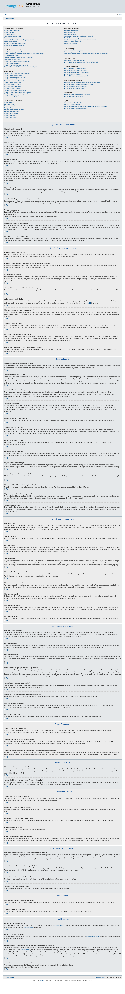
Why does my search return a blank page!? (76, 72)
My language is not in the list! (12, 59)
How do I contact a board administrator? (75, 108)
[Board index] (14, 6)
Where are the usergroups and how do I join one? (78, 36)
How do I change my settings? (13, 52)
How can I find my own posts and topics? (76, 76)
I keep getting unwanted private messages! (76, 52)
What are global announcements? (14, 109)
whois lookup (26, 950)
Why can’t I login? (9, 38)
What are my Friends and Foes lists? (75, 60)
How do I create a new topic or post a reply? (17, 73)
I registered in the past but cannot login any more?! (19, 40)
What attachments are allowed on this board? (77, 94)
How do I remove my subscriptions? (74, 88)
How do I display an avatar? (12, 63)
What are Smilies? (9, 106)
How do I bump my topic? (11, 96)
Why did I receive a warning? (12, 88)
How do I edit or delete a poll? (12, 82)
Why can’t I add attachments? (12, 86)
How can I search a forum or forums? (75, 68)
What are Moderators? (70, 32)
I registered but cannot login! (12, 36)
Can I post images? (9, 108)
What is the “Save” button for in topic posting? (17, 92)
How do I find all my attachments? (74, 96)
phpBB (89, 303)
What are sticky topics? (11, 113)
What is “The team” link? (71, 43)
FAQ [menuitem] (6, 14)
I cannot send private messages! (73, 50)
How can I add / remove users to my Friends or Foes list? (81, 62)
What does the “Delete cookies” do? (14, 45)
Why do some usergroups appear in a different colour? (80, 40)
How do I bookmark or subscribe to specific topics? (79, 84)
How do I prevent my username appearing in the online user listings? (24, 53)
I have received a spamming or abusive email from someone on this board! (86, 53)
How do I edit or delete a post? (13, 75)
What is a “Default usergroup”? (73, 41)
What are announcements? (12, 111)
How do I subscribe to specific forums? (75, 86)
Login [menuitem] (120, 14)
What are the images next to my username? (17, 61)
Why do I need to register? (12, 30)
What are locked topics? (11, 115)
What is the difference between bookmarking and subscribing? (82, 82)
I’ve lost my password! (10, 41)
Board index (10, 977)
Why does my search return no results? (75, 70)
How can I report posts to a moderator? (15, 90)
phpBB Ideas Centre (93, 937)
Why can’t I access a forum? (12, 84)
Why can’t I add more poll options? (14, 81)
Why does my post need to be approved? (16, 94)
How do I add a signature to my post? (15, 77)
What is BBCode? (9, 102)
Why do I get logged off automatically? (15, 43)
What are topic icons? (10, 117)
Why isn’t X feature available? (72, 104)
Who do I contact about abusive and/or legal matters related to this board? (85, 106)
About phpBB (28, 927)
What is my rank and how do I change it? (16, 65)
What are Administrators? (71, 30)
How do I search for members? (73, 74)
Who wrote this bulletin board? (72, 102)
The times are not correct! (11, 55)
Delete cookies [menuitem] (100, 977)
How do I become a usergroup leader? (75, 38)
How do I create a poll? (10, 79)
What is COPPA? (9, 32)
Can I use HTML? (9, 104)
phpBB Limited (59, 925)
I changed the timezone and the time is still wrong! (18, 57)
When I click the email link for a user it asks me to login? (20, 67)
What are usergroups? (70, 34)
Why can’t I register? (10, 34)
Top (7, 137)
